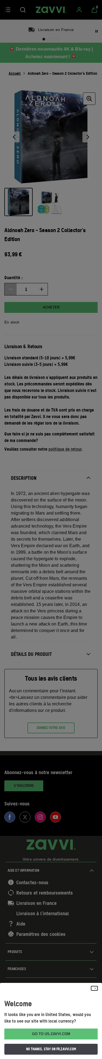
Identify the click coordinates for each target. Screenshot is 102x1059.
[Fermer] (94, 988)
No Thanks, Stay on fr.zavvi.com (51, 1049)
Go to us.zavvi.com (51, 1034)
